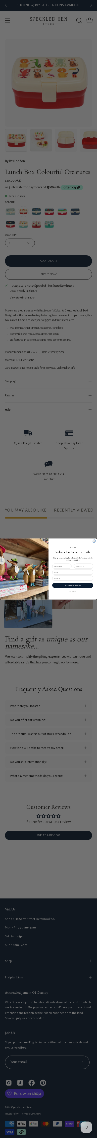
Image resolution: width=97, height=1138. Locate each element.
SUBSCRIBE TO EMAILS (72, 585)
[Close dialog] (94, 541)
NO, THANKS (72, 591)
